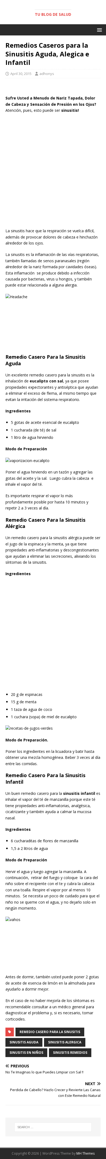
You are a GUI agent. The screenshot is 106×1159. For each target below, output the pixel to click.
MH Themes (85, 1153)
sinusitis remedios (70, 1052)
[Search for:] (53, 1127)
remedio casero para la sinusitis (50, 1032)
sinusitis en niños (26, 1052)
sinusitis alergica (64, 1042)
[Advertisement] (53, 172)
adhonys (46, 73)
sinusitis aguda (24, 1042)
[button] (98, 30)
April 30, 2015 (21, 73)
